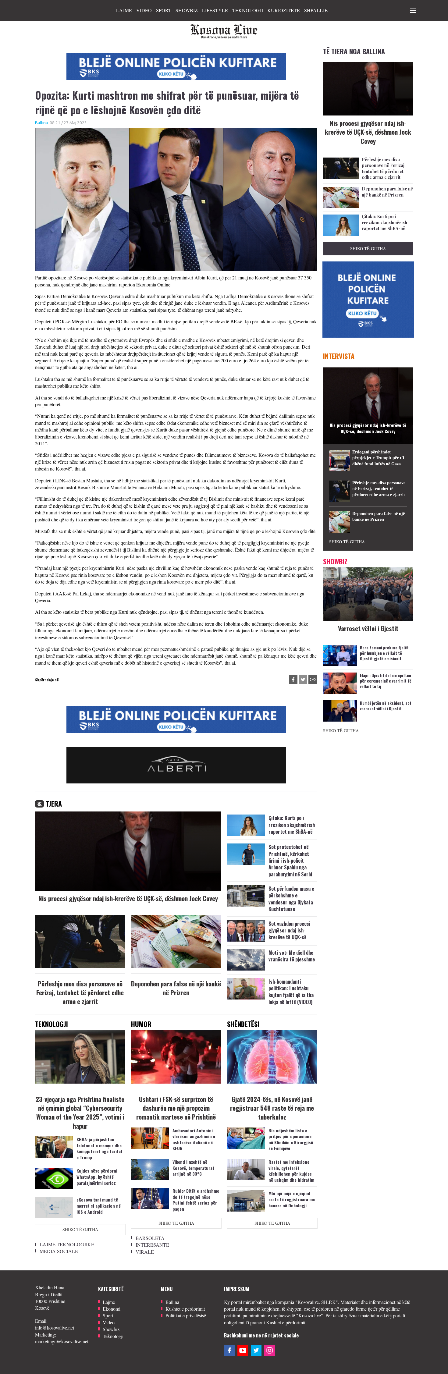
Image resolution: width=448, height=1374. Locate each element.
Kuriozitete (283, 10)
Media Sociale (59, 1251)
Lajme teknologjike (67, 1244)
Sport (163, 10)
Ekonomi (111, 1308)
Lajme (124, 10)
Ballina (41, 122)
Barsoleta (150, 1238)
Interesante (152, 1244)
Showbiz (187, 10)
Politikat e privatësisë (185, 1315)
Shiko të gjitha (80, 1229)
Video (144, 10)
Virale (145, 1251)
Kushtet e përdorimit (185, 1308)
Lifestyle (215, 10)
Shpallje (316, 10)
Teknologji (247, 10)
